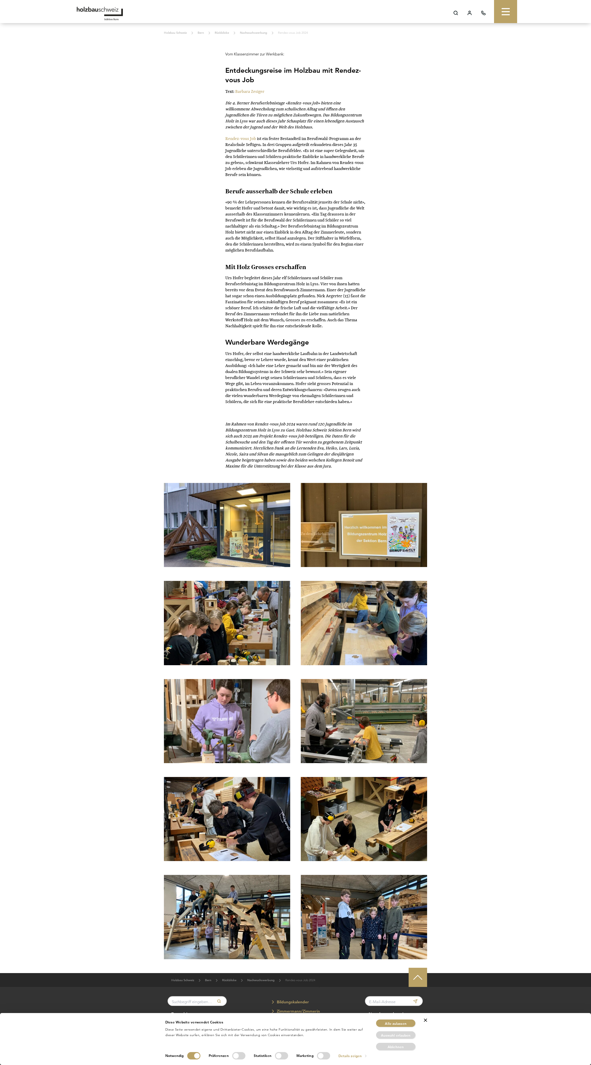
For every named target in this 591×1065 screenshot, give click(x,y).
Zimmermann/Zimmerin (298, 1011)
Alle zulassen (395, 1023)
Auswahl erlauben (396, 1035)
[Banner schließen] (425, 1020)
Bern (201, 33)
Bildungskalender (292, 1002)
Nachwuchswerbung (253, 33)
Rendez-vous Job (240, 138)
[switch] (238, 1055)
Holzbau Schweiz (175, 33)
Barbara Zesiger (249, 91)
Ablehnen (396, 1047)
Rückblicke (222, 33)
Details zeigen (350, 1056)
